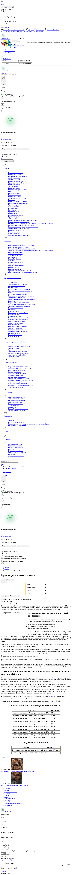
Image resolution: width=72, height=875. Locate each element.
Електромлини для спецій (16, 422)
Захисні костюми (13, 348)
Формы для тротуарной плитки (18, 367)
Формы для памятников (15, 375)
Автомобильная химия (15, 402)
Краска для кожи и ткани (16, 181)
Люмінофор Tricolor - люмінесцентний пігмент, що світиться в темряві (30, 250)
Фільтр (3, 580)
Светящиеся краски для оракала (18, 228)
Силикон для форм (14, 179)
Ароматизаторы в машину (16, 410)
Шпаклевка (12, 309)
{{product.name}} (6, 860)
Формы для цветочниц (15, 387)
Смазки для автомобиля (15, 404)
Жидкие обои (12, 282)
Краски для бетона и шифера (17, 201)
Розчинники (12, 210)
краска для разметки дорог (17, 466)
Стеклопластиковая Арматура (17, 294)
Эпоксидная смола (14, 186)
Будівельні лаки (13, 208)
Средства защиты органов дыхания (19, 346)
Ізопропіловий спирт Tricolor (17, 176)
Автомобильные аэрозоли (16, 397)
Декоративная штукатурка (16, 297)
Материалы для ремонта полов (18, 319)
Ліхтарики (11, 420)
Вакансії (7, 802)
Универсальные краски (15, 215)
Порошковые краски (14, 232)
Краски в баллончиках (15, 173)
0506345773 (7, 59)
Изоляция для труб (14, 311)
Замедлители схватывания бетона (19, 378)
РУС (2, 5)
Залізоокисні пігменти (15, 254)
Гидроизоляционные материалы (18, 303)
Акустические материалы (16, 286)
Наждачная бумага (14, 336)
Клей (10, 292)
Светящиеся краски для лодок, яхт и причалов (23, 227)
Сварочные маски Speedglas (17, 355)
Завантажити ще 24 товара (9, 603)
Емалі (10, 191)
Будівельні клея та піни (15, 308)
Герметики (11, 301)
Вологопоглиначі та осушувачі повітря (20, 318)
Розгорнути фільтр (7, 601)
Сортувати (10, 580)
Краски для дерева (14, 188)
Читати (31, 771)
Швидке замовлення (7, 149)
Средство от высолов (15, 328)
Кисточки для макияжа (15, 447)
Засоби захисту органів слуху (17, 351)
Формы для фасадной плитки (17, 382)
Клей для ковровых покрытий (17, 326)
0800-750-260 (5, 39)
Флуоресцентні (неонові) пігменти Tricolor (21, 249)
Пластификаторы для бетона (17, 370)
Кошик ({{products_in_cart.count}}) (14, 30)
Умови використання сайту (13, 803)
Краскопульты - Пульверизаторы (18, 222)
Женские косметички (15, 444)
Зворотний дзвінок (24, 60)
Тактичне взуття (13, 356)
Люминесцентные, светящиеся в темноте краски (23, 220)
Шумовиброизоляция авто (16, 400)
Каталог (15, 40)
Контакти (40, 31)
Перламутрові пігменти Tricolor (18, 247)
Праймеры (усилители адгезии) (18, 203)
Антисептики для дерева (16, 323)
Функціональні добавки (16, 262)
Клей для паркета (13, 324)
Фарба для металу (14, 178)
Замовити (4, 871)
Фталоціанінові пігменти (16, 265)
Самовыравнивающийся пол (17, 331)
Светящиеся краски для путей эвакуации (21, 225)
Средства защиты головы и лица (18, 353)
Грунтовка (11, 200)
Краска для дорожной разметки (18, 183)
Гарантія (7, 793)
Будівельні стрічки (14, 333)
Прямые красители (14, 267)
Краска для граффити (15, 205)
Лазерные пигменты (14, 255)
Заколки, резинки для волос (17, 452)
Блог (24, 31)
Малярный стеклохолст (15, 330)
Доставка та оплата (11, 31)
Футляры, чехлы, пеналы (16, 456)
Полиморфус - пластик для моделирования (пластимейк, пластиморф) (30, 223)
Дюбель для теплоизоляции (17, 321)
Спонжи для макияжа (15, 446)
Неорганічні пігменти (15, 252)
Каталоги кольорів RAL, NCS (17, 190)
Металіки (11, 260)
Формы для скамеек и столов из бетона (20, 385)
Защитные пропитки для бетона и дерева (21, 296)
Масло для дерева (14, 233)
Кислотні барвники (14, 269)
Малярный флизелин (15, 335)
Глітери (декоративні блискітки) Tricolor (21, 245)
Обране (31, 30)
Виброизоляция (13, 287)
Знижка (6, 790)
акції (29, 599)
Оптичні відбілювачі (14, 259)
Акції (3, 31)
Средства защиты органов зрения (19, 350)
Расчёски (11, 449)
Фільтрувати (5, 596)
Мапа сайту (8, 805)
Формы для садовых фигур (17, 377)
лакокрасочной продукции (51, 678)
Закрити (4, 582)
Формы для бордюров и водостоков (19, 368)
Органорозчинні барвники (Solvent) (19, 271)
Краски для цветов (14, 217)
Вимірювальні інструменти (17, 425)
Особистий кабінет (53, 30)
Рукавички (11, 454)
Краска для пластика (14, 174)
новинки (25, 599)
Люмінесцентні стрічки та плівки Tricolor (21, 299)
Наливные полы (13, 314)
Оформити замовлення (21, 149)
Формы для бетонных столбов (18, 373)
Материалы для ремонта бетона (18, 313)
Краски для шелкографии (16, 230)
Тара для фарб (12, 218)
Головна (6, 27)
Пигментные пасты (14, 195)
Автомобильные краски (16, 399)
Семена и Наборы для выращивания (20, 235)
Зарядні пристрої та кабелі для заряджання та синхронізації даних (29, 424)
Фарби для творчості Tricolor (17, 198)
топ (20, 599)
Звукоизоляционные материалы (18, 284)
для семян (51, 696)
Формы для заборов (14, 372)
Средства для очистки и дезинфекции (20, 291)
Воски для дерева (13, 193)
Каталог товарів (8, 7)
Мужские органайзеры (15, 451)
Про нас (20, 31)
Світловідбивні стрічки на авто (18, 409)
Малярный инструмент (15, 316)
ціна (17, 599)
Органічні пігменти (14, 257)
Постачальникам (31, 31)
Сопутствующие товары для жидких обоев (22, 304)
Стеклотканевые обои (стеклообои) (19, 289)
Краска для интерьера (15, 196)
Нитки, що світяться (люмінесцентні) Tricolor (22, 272)
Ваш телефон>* (23, 870)
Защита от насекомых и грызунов (19, 306)
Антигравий (12, 407)
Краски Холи (12, 213)
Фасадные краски (14, 206)
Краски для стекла (14, 184)
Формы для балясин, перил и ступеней (20, 380)
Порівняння (40, 30)
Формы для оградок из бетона (17, 383)
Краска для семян (13, 211)
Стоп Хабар (12, 264)
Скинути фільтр (14, 596)
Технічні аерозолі (13, 405)
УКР (5, 5)
